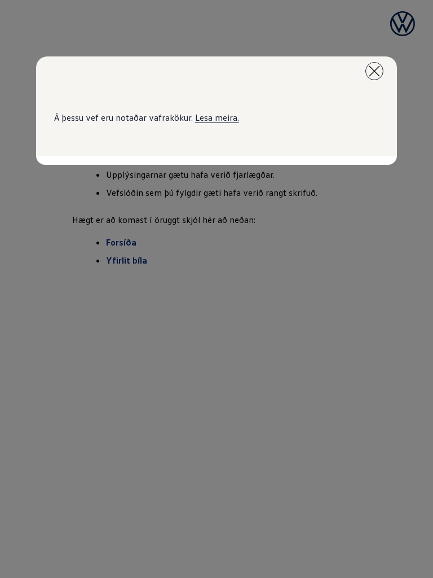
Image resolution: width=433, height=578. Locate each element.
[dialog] (216, 289)
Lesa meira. (217, 117)
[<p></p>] (374, 71)
